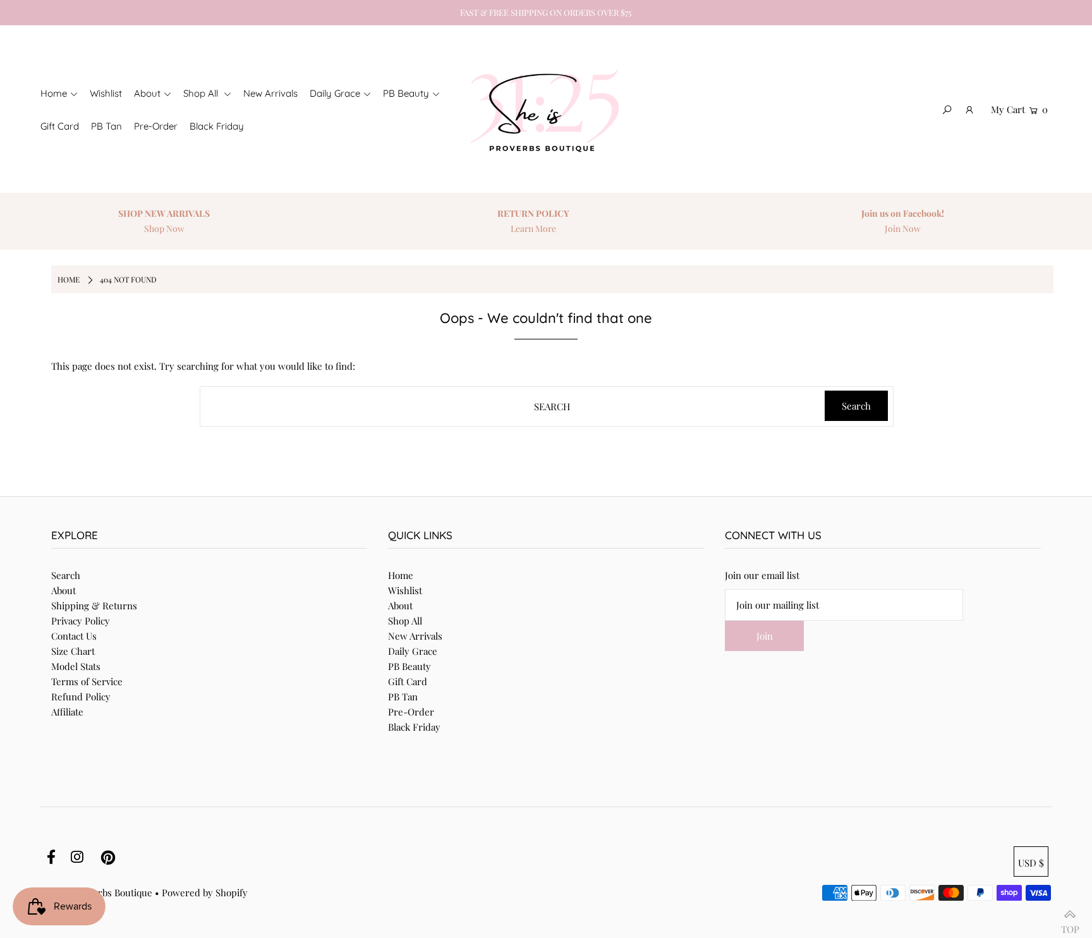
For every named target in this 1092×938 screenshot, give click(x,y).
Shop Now (164, 228)
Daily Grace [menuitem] (335, 93)
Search (65, 575)
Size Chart (73, 651)
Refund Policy (81, 696)
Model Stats (75, 666)
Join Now (903, 228)
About (63, 590)
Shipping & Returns (94, 605)
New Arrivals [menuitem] (270, 93)
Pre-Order (411, 711)
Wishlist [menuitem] (106, 93)
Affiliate (67, 711)
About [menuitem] (147, 93)
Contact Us (74, 636)
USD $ (1031, 862)
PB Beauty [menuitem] (406, 93)
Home (400, 575)
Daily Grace (412, 651)
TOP (1070, 924)
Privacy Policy (80, 620)
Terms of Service (87, 681)
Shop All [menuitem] (202, 93)
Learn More (533, 228)
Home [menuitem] (53, 93)
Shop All (405, 620)
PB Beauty (409, 666)
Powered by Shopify (205, 892)
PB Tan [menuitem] (106, 126)
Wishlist (405, 590)
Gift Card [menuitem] (59, 126)
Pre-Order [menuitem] (156, 126)
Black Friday (414, 727)
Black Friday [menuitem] (217, 126)
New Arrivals (415, 636)
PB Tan (403, 696)
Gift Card (407, 681)
